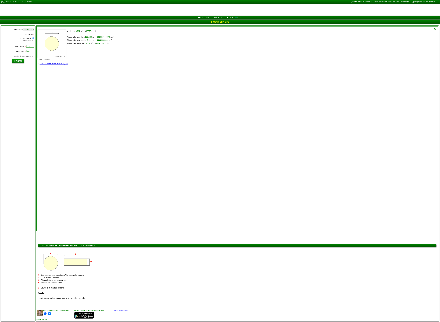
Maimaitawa (27, 40)
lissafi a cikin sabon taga (23, 56)
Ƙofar (230, 17)
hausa (239, 17)
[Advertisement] (69, 9)
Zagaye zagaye (26, 38)
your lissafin (219, 17)
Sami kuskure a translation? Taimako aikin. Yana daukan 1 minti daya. (381, 2)
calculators (204, 17)
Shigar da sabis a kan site (424, 2)
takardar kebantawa (121, 310)
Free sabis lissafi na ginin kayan (19, 2)
